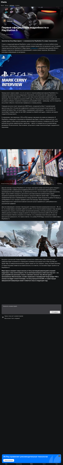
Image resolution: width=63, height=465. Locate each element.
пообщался (34, 48)
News (7, 5)
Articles (12, 5)
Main (2, 5)
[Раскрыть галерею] (31, 72)
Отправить (55, 312)
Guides (17, 5)
